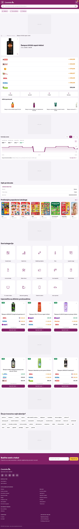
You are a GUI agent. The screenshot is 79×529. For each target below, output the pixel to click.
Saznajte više (73, 157)
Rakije (2, 497)
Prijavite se (74, 459)
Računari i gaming (24, 295)
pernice (4, 417)
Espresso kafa (4, 495)
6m (74, 136)
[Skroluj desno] (75, 106)
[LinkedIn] (9, 475)
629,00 (75, 321)
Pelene (2, 489)
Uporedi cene (12, 330)
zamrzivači (58, 420)
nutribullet (73, 420)
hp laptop (50, 417)
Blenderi (42, 489)
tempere (10, 417)
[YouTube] (17, 475)
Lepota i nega (71, 261)
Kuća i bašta (39, 278)
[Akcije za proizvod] (17, 39)
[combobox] (39, 6)
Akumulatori (42, 501)
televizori (65, 420)
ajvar (68, 424)
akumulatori (31, 420)
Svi (76, 200)
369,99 (49, 374)
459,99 (49, 321)
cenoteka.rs (3, 481)
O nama (2, 517)
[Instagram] (13, 475)
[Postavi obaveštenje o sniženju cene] (75, 141)
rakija (53, 424)
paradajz (21, 427)
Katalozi (6, 11)
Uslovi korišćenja (45, 519)
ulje (73, 424)
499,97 (72, 73)
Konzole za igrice (5, 503)
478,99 (72, 68)
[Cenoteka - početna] (39, 2)
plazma (33, 427)
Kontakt (3, 519)
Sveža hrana (8, 261)
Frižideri (41, 499)
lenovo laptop (58, 417)
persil (27, 427)
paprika (14, 427)
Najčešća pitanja (44, 517)
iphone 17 (66, 417)
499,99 (72, 78)
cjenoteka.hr (4, 483)
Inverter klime (43, 491)
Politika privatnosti (45, 521)
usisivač (4, 424)
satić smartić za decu (32, 417)
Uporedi (30, 95)
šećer (8, 427)
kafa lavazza (39, 424)
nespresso (46, 424)
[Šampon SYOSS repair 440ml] (10, 46)
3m (70, 136)
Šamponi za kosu (11, 35)
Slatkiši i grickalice (39, 261)
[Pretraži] (3, 6)
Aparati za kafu (43, 495)
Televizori (42, 503)
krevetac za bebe (13, 424)
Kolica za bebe (4, 491)
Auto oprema (55, 295)
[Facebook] (2, 475)
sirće (3, 427)
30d (67, 136)
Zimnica (24, 11)
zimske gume (40, 420)
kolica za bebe (23, 424)
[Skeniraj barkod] (75, 6)
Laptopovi (42, 493)
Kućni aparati (55, 278)
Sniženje (10, 95)
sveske (17, 417)
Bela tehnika (71, 278)
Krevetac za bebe (5, 493)
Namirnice (23, 261)
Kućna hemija (8, 278)
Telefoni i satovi (39, 295)
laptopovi (42, 417)
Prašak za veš (4, 499)
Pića (55, 261)
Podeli (49, 95)
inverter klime (49, 420)
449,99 (72, 59)
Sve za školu (15, 11)
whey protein (61, 424)
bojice (23, 417)
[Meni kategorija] (2, 2)
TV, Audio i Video (8, 295)
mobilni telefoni (15, 420)
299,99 (23, 318)
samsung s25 (5, 420)
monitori (23, 420)
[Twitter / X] (6, 475)
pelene (31, 424)
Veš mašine (3, 501)
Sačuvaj (68, 95)
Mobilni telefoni (43, 497)
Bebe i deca (23, 278)
